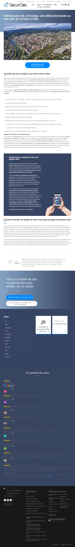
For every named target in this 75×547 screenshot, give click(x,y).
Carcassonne (8, 327)
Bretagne (51, 501)
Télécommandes (47, 4)
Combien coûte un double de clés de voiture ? (36, 536)
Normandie (63, 496)
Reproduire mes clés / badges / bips (19, 297)
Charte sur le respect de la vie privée (36, 506)
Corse (50, 506)
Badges (39, 4)
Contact (65, 1)
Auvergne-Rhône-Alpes (53, 495)
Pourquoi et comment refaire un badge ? (35, 517)
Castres (7, 331)
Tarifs (55, 4)
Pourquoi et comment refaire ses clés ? (36, 514)
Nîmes (6, 344)
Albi (6, 321)
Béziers (6, 324)
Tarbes (6, 353)
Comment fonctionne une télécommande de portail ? (33, 525)
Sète (6, 350)
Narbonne (7, 340)
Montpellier (7, 337)
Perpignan (7, 347)
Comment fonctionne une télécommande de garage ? (33, 528)
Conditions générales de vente (34, 503)
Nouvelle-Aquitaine (65, 499)
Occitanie (62, 501)
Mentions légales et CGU (32, 501)
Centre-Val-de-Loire (54, 504)
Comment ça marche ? (32, 499)
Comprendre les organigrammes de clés (35, 532)
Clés (33, 4)
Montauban (7, 334)
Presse (42, 1)
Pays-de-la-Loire (64, 503)
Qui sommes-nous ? (30, 1)
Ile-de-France (63, 494)
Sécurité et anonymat (44, 7)
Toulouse (7, 357)
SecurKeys (58, 1)
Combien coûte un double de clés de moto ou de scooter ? (36, 540)
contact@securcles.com (12, 493)
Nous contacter (30, 496)
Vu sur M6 (20, 1)
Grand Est (51, 509)
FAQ (38, 1)
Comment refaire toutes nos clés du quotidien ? (36, 521)
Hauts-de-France (53, 511)
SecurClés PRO (50, 1)
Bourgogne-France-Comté (54, 498)
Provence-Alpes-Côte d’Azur (64, 506)
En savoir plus (48, 476)
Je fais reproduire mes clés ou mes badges (21, 209)
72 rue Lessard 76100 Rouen (14, 490)
